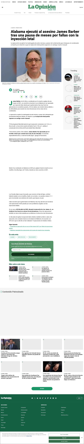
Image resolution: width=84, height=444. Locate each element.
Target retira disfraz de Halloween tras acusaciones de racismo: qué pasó (77, 110)
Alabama (12, 237)
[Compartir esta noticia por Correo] (36, 96)
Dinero (2, 417)
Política (30, 2)
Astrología (3, 427)
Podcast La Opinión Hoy (40, 12)
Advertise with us (64, 415)
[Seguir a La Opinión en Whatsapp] (50, 398)
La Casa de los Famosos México (55, 12)
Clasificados (63, 407)
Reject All (64, 437)
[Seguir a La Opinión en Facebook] (18, 92)
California (23, 422)
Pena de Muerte (32, 237)
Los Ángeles (68, 2)
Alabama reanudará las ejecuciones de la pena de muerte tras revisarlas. (30, 230)
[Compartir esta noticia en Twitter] (31, 96)
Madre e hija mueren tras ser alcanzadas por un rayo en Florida (77, 89)
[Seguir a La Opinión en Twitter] (21, 92)
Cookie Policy (29, 435)
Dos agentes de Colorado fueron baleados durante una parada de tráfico (47, 270)
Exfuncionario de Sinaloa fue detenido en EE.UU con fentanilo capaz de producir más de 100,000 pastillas (47, 279)
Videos (14, 2)
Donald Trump (18, 12)
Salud (2, 420)
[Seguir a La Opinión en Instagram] (24, 92)
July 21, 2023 (29, 141)
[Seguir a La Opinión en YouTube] (40, 398)
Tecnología (76, 74)
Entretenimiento (4, 415)
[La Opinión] (42, 7)
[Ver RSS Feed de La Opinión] (56, 398)
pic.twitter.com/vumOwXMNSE (43, 140)
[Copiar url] (40, 96)
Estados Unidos (22, 2)
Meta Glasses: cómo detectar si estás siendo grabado (78, 98)
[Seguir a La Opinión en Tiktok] (42, 398)
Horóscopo (43, 415)
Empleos (63, 410)
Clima (62, 412)
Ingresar (81, 7)
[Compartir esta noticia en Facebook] (26, 96)
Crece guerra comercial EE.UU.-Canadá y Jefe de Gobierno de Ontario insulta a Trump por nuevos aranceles (78, 123)
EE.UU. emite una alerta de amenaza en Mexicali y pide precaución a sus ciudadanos (24, 279)
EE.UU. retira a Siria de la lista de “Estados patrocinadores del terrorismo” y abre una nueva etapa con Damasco (73, 377)
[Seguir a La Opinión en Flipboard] (48, 398)
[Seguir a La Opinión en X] (35, 398)
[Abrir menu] (2, 7)
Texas (2, 425)
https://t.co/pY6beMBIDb (30, 140)
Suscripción (43, 412)
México (61, 2)
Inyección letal (21, 237)
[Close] (81, 437)
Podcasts (43, 407)
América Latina (53, 2)
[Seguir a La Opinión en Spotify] (53, 398)
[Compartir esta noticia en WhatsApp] (21, 96)
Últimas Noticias (5, 2)
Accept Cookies (64, 441)
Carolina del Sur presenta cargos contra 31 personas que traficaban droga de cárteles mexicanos (24, 271)
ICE (24, 12)
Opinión (22, 417)
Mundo (45, 2)
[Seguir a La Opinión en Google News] (45, 398)
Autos (22, 420)
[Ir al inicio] (6, 398)
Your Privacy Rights (64, 434)
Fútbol (30, 12)
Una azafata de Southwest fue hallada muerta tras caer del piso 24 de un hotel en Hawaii (31, 377)
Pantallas (67, 12)
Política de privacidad (33, 257)
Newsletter (43, 410)
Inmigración (38, 2)
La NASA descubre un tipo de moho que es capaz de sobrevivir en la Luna (78, 79)
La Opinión (13, 27)
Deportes (23, 415)
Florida (75, 84)
